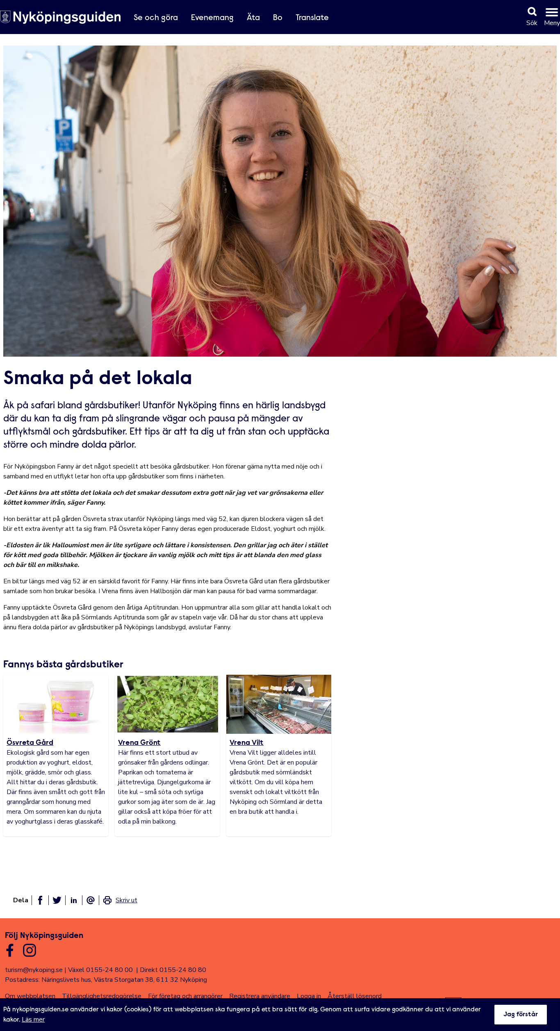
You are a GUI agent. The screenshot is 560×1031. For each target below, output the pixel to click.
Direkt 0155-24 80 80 (173, 969)
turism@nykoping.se (34, 969)
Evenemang (212, 18)
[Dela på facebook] (40, 900)
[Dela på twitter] (57, 900)
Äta (253, 18)
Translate (312, 18)
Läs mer (33, 1019)
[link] (119, 900)
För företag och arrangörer (185, 996)
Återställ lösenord (355, 996)
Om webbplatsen (30, 996)
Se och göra (156, 18)
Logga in (309, 996)
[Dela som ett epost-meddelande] (91, 900)
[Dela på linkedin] (74, 900)
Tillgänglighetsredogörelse (101, 996)
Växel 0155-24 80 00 (100, 969)
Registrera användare (259, 996)
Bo (277, 18)
